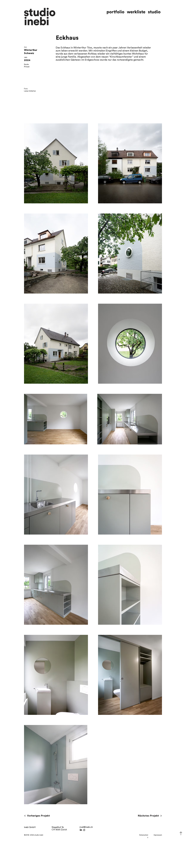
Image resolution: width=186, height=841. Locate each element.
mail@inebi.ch (86, 827)
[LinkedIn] (81, 830)
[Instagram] (84, 830)
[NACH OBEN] (180, 833)
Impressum (158, 835)
